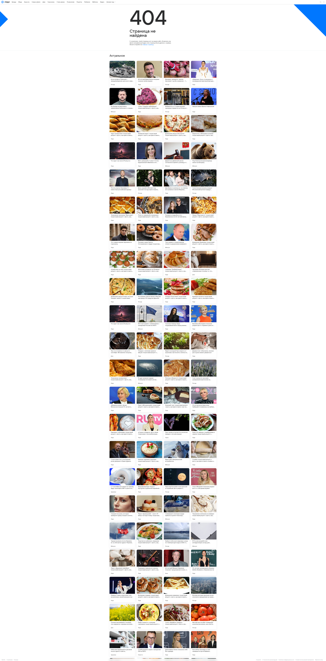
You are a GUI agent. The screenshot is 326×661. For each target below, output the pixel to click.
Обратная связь (319, 659)
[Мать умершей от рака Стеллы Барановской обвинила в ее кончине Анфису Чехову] (149, 155)
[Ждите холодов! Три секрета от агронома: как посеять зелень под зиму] (176, 345)
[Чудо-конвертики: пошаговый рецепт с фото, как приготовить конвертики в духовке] (122, 128)
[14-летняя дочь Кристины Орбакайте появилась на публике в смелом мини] (203, 399)
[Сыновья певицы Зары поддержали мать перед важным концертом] (176, 318)
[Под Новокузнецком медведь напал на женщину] (203, 155)
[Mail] (2, 2)
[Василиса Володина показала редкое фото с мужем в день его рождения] (203, 318)
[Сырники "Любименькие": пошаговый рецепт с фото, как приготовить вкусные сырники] (176, 263)
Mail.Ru (3, 659)
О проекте (258, 659)
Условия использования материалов (305, 659)
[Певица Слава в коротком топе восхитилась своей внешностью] (122, 589)
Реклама (16, 659)
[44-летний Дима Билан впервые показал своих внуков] (149, 73)
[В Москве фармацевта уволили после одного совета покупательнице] (122, 644)
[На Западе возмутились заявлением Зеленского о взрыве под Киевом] (122, 100)
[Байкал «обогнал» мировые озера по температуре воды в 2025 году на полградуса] (176, 535)
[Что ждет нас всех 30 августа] (122, 318)
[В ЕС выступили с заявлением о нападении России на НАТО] (149, 318)
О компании (9, 659)
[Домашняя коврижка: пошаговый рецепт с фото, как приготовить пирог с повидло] (176, 589)
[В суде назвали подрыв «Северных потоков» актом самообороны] (149, 372)
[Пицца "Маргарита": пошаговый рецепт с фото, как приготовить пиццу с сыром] (203, 209)
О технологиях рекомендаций (269, 659)
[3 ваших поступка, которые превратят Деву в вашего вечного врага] (122, 508)
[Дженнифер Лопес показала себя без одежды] (176, 644)
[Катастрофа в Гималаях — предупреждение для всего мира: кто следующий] (122, 73)
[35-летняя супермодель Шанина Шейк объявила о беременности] (203, 562)
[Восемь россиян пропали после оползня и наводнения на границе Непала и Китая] (203, 589)
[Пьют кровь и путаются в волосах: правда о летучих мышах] (176, 426)
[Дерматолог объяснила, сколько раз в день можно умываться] (203, 345)
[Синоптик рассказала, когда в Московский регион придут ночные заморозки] (203, 182)
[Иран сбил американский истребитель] (176, 453)
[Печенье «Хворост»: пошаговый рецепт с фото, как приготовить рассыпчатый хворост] (176, 372)
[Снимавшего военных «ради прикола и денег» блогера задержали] (176, 508)
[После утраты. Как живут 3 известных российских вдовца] (122, 182)
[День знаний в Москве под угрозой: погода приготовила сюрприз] (149, 182)
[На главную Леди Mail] (7, 2)
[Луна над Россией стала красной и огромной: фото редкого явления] (176, 481)
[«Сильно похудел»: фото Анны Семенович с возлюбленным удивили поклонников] (149, 426)
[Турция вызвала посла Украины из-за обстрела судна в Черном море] (122, 535)
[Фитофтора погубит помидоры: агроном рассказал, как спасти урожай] (203, 616)
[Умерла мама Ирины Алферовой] (203, 100)
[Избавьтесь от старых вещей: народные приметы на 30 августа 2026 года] (176, 100)
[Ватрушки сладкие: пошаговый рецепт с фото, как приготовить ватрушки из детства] (149, 589)
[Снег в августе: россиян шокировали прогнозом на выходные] (203, 372)
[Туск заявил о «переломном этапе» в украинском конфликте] (176, 236)
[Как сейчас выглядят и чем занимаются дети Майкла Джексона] (203, 644)
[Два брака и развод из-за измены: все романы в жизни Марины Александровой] (176, 182)
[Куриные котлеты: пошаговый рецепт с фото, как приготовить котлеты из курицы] (203, 291)
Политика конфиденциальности (286, 659)
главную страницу (148, 44)
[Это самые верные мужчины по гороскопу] (122, 236)
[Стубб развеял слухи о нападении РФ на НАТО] (149, 644)
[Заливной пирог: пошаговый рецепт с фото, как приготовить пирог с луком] (149, 128)
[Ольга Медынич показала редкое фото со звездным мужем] (203, 481)
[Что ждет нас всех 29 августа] (122, 155)
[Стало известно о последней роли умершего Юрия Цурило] (122, 453)
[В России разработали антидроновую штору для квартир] (203, 535)
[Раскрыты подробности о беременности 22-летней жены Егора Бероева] (176, 209)
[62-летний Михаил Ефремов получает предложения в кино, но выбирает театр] (176, 562)
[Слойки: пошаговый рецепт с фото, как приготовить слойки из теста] (203, 453)
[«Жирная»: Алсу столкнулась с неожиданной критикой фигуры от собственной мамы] (203, 73)
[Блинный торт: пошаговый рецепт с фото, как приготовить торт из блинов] (176, 399)
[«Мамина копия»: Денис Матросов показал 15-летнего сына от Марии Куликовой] (122, 399)
